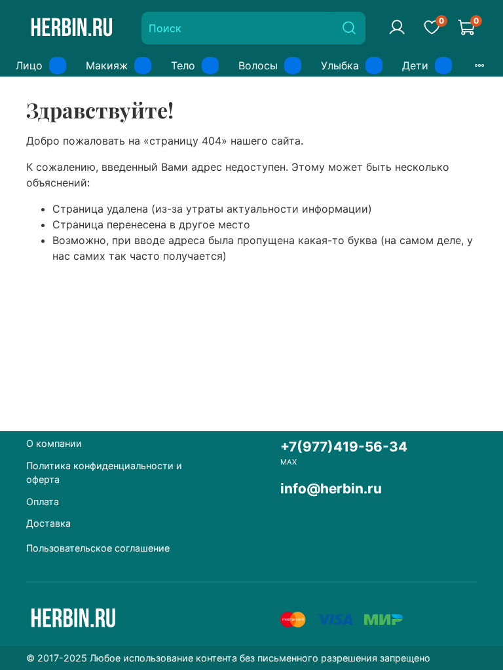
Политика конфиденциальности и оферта (104, 472)
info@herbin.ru (331, 488)
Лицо (29, 65)
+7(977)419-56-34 (343, 446)
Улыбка (340, 65)
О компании (54, 443)
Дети (415, 65)
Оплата (42, 501)
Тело (183, 65)
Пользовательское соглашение (98, 548)
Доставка (48, 523)
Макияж (107, 65)
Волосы (258, 65)
